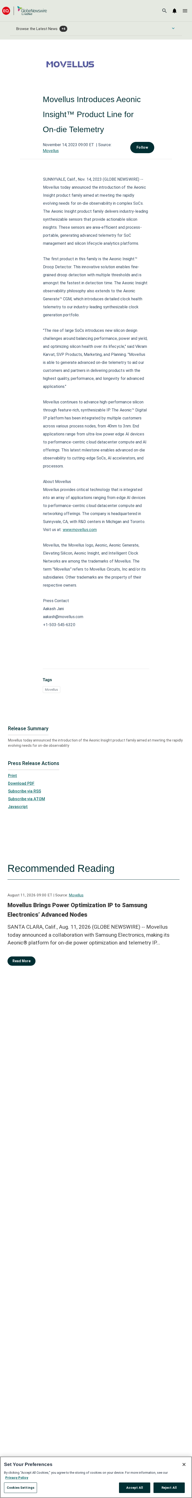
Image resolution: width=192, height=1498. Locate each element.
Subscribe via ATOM (26, 799)
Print (12, 775)
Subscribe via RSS (24, 791)
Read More (21, 961)
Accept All (134, 1487)
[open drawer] (185, 11)
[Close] (184, 1464)
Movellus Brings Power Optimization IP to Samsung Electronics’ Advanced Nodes (77, 910)
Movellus (51, 150)
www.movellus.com (80, 529)
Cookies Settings (20, 1487)
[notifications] (175, 11)
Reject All (169, 1487)
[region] (96, 1477)
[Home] (24, 10)
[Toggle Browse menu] (173, 28)
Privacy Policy (16, 1477)
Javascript (18, 806)
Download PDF (21, 783)
